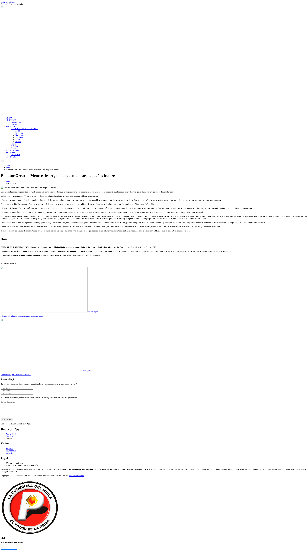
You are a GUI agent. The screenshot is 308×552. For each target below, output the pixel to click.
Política (18, 139)
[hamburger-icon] (2, 114)
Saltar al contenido (8, 2)
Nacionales (19, 135)
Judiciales (19, 137)
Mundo (18, 142)
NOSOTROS (11, 120)
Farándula (14, 146)
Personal (14, 124)
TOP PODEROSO (13, 150)
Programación (16, 122)
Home (8, 165)
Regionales (19, 133)
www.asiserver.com (76, 476)
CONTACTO (11, 157)
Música (13, 144)
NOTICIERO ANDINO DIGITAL (24, 129)
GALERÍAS (15, 155)
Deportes (14, 148)
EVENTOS (10, 152)
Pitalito (18, 131)
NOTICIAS (10, 126)
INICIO (9, 118)
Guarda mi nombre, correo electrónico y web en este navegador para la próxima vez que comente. (41, 398)
